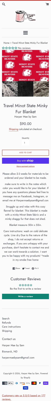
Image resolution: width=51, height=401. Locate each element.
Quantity (25, 138)
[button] (9, 48)
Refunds (6, 322)
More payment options (26, 166)
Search (6, 318)
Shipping (13, 129)
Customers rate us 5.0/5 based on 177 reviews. (23, 397)
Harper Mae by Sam (30, 373)
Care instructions (11, 326)
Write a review (25, 296)
